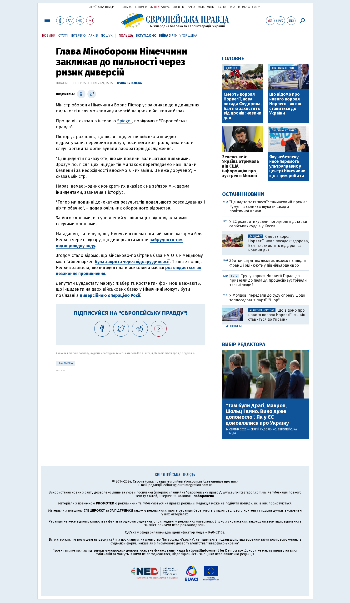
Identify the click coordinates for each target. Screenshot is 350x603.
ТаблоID (235, 7)
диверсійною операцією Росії (110, 295)
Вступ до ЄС (146, 36)
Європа (154, 7)
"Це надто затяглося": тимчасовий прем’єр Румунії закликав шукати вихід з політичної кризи (268, 206)
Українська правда (102, 7)
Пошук (107, 36)
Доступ (256, 7)
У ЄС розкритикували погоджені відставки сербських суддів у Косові (268, 223)
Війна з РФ (168, 36)
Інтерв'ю (78, 36)
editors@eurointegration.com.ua (187, 485)
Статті (63, 36)
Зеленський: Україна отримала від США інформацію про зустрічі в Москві (240, 166)
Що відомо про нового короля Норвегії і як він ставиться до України (285, 104)
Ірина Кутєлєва (129, 83)
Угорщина (188, 36)
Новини (48, 36)
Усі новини (234, 326)
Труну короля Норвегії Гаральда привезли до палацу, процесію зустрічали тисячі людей (268, 280)
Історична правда (193, 7)
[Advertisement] (130, 405)
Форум (165, 7)
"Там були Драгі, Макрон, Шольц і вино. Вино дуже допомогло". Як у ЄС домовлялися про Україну (257, 414)
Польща (126, 36)
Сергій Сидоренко (263, 429)
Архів (93, 36)
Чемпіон (222, 7)
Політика (125, 7)
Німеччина (65, 363)
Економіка (140, 7)
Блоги (176, 7)
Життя (211, 7)
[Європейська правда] (175, 20)
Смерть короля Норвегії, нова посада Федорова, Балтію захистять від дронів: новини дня (242, 106)
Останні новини (243, 194)
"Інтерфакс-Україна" (178, 540)
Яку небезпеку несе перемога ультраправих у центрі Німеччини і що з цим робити (288, 166)
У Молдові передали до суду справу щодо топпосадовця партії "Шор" (267, 297)
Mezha (246, 7)
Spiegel (124, 121)
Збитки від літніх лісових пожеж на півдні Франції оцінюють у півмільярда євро (267, 262)
